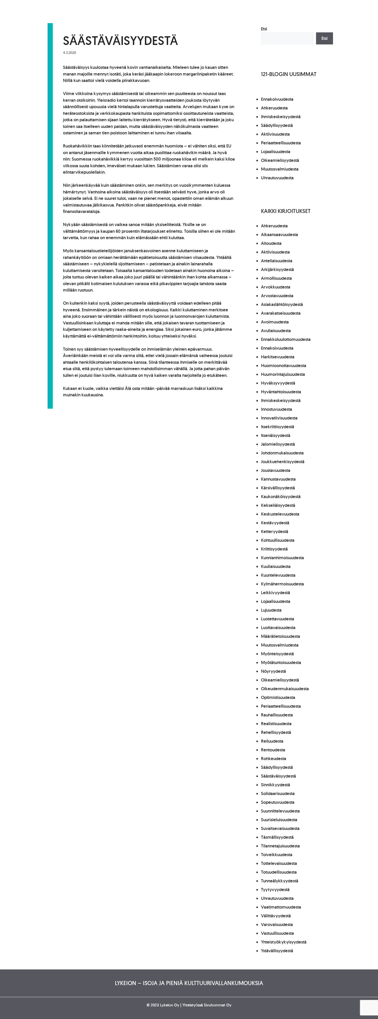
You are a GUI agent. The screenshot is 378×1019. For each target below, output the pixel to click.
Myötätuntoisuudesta (281, 662)
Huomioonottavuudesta (283, 365)
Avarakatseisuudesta (281, 313)
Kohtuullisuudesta (277, 540)
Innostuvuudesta (276, 409)
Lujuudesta (271, 610)
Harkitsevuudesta (277, 357)
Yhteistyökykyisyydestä (284, 942)
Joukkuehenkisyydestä (282, 461)
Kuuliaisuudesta (276, 566)
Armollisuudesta (276, 278)
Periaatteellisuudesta (281, 143)
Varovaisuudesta (277, 924)
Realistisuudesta (276, 723)
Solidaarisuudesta (278, 793)
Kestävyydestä (275, 523)
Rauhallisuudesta (277, 715)
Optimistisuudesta (278, 697)
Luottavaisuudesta (278, 627)
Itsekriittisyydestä (277, 426)
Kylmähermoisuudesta (282, 584)
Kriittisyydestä (274, 549)
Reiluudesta (272, 741)
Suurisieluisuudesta (279, 819)
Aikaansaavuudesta (279, 234)
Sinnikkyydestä (275, 785)
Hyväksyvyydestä (278, 383)
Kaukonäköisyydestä (281, 496)
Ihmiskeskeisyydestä (281, 116)
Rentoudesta (273, 750)
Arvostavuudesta (277, 295)
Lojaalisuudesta (275, 151)
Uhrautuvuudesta (277, 178)
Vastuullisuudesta (277, 933)
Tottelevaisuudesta (279, 863)
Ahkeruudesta (274, 108)
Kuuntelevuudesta (278, 575)
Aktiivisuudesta (275, 134)
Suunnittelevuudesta (280, 811)
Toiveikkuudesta (276, 854)
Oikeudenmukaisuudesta (285, 688)
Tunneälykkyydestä (279, 881)
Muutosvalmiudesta (280, 169)
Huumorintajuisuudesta (283, 374)
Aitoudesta (271, 243)
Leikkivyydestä (275, 592)
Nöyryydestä (273, 671)
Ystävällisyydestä (277, 950)
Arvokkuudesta (275, 287)
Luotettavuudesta (277, 619)
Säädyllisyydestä (277, 125)
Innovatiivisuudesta (279, 418)
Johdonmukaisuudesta (282, 453)
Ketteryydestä (274, 531)
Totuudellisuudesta (279, 872)
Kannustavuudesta (278, 479)
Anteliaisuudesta (276, 261)
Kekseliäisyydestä (278, 505)
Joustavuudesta (275, 470)
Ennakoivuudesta (277, 99)
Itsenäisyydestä (275, 435)
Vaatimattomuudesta (281, 907)
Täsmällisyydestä (277, 837)
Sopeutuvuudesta (277, 802)
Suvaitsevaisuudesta (280, 828)
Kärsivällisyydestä (278, 488)
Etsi (264, 29)
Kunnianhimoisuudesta (282, 557)
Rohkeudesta (273, 758)
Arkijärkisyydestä (277, 269)
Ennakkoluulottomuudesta (286, 339)
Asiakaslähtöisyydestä (282, 304)
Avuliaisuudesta (276, 330)
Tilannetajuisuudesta (280, 846)
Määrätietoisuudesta (280, 636)
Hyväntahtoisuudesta (281, 392)
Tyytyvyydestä (275, 889)
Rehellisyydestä (276, 732)
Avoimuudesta (275, 322)
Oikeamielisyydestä (280, 160)
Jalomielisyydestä (278, 444)
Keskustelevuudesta (280, 514)
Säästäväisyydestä (278, 776)
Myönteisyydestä (277, 654)
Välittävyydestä (276, 916)
